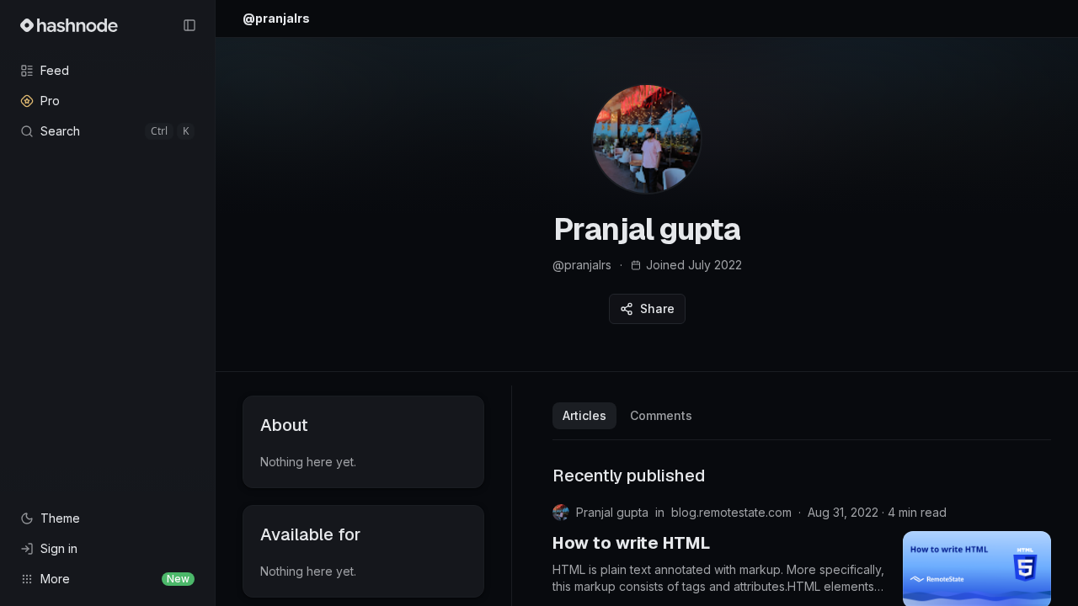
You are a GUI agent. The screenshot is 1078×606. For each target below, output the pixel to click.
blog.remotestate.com (731, 512)
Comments (661, 415)
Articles (584, 415)
